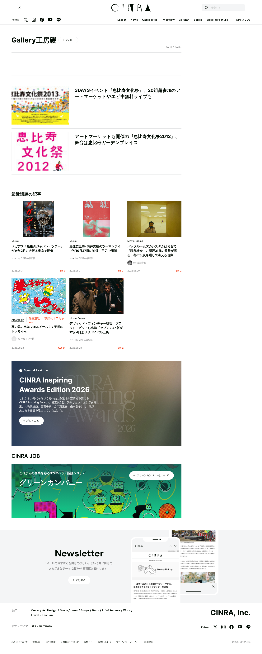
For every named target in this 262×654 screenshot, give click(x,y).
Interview (168, 19)
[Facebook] (42, 20)
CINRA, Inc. (230, 612)
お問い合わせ (104, 642)
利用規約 (148, 642)
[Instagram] (34, 20)
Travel (35, 615)
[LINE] (59, 20)
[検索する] (206, 7)
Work (126, 610)
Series (198, 19)
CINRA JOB (243, 19)
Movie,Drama (68, 610)
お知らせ (88, 642)
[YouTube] (50, 20)
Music (35, 610)
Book (95, 610)
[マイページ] (19, 7)
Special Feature (217, 19)
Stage (85, 610)
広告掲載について (69, 642)
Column (184, 19)
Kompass (45, 626)
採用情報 (51, 642)
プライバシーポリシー (127, 642)
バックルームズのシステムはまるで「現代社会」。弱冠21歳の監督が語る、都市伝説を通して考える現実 (152, 250)
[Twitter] (26, 20)
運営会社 (37, 642)
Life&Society (111, 610)
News (134, 19)
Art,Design (49, 610)
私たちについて (20, 642)
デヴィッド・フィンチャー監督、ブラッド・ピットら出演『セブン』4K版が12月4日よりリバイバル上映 (96, 327)
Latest (121, 19)
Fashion (47, 615)
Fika (33, 626)
